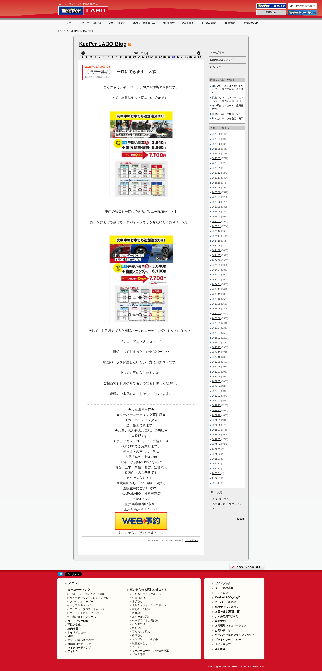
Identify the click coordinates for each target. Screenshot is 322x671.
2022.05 (216, 381)
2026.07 (216, 139)
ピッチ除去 (138, 654)
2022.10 (216, 357)
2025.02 (216, 221)
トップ (67, 23)
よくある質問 (208, 23)
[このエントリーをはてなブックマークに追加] (60, 575)
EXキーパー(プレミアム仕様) (87, 594)
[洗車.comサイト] (271, 15)
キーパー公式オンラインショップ (234, 634)
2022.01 (216, 400)
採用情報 (230, 23)
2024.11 (216, 236)
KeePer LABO (89, 10)
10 (121, 57)
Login (241, 518)
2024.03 (216, 274)
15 (143, 57)
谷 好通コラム (220, 498)
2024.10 (216, 240)
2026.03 (216, 158)
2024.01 (216, 284)
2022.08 (216, 366)
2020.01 (216, 473)
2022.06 (216, 376)
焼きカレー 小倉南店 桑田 (227, 118)
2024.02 (216, 279)
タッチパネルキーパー (80, 639)
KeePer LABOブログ (97, 76)
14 (139, 57)
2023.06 (216, 318)
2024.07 (216, 255)
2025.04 (216, 211)
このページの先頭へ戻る (247, 566)
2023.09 (216, 303)
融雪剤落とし (140, 643)
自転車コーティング (79, 643)
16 (147, 57)
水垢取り (137, 601)
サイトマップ (223, 644)
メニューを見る (116, 23)
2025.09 (216, 187)
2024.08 (216, 250)
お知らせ (215, 66)
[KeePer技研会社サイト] (303, 8)
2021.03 (216, 449)
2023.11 (216, 294)
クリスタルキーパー (81, 605)
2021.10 (216, 415)
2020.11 (216, 468)
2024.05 (216, 265)
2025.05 (216, 206)
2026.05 (216, 148)
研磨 (70, 636)
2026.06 (216, 144)
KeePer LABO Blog (103, 44)
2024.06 (216, 260)
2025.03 (216, 216)
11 (126, 57)
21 (169, 57)
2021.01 (216, 458)
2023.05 (216, 323)
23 (178, 57)
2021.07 (216, 429)
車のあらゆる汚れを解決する (148, 589)
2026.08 (216, 134)
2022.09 (216, 361)
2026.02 (216, 163)
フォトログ (187, 23)
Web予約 (220, 620)
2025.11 (216, 178)
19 (160, 57)
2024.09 (216, 245)
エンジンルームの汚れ (145, 639)
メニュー (74, 583)
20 (164, 57)
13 (134, 57)
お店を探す (168, 23)
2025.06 (216, 202)
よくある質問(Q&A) (226, 616)
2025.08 (216, 192)
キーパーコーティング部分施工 (150, 650)
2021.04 (216, 444)
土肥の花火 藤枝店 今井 (226, 113)
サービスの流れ (224, 588)
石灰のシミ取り (141, 631)
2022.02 (216, 395)
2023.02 (216, 337)
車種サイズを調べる (144, 23)
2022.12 (216, 347)
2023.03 (216, 333)
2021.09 (216, 420)
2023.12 (216, 289)
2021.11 (216, 410)
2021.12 (216, 405)
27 (195, 57)
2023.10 (216, 299)
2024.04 (216, 269)
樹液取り (137, 635)
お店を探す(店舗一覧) (227, 611)
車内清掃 (72, 628)
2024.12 (216, 231)
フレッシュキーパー (81, 601)
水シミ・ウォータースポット (149, 605)
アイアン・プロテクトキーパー (88, 609)
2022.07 (216, 371)
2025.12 (216, 172)
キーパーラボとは (91, 23)
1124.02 (216, 478)
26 (190, 57)
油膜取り (137, 612)
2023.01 (216, 342)
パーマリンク (191, 540)
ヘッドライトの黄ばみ (145, 620)
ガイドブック (223, 583)
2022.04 (216, 386)
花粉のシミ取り (141, 609)
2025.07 (216, 197)
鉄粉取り (137, 628)
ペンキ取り (138, 624)
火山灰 (136, 646)
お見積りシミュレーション (230, 625)
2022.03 (216, 391)
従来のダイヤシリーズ (83, 616)
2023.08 (216, 308)
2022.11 (216, 352)
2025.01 (216, 226)
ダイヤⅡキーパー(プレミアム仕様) (90, 597)
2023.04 (216, 328)
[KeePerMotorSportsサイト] (303, 15)
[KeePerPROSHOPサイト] (271, 8)
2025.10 (216, 182)
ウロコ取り (138, 597)
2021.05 (216, 439)
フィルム (72, 651)
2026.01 (216, 168)
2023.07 (216, 313)
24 (182, 57)
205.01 (215, 483)
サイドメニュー (76, 632)
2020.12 (216, 463)
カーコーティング (78, 589)
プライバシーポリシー (228, 639)
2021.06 (216, 434)
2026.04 (216, 153)
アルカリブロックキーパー (148, 594)
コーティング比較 (77, 621)
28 (199, 57)
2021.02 (216, 454)
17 (151, 57)
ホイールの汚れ (141, 616)
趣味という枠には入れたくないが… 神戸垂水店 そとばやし (227, 89)
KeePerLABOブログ (227, 597)
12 (130, 57)
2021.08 (216, 425)
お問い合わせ (251, 23)
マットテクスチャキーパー (85, 612)
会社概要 (220, 649)
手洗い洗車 (74, 624)
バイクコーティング (79, 647)
